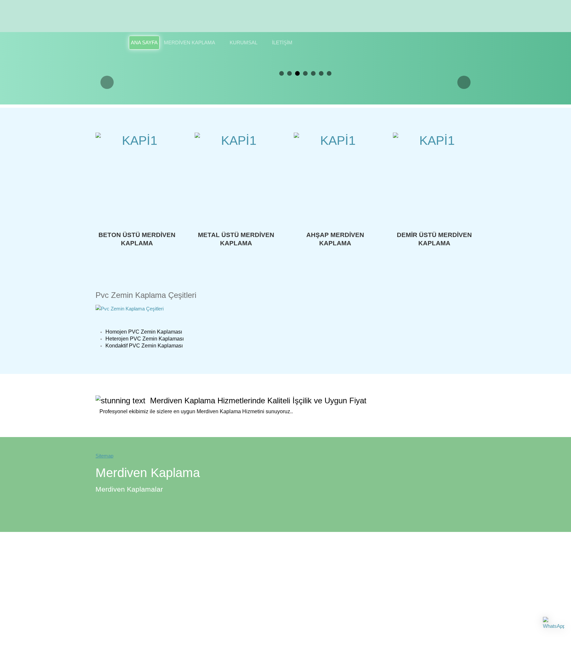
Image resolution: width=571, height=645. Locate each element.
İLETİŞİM (282, 42)
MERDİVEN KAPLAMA (189, 42)
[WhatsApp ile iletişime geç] (553, 627)
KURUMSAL (243, 42)
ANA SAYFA (144, 42)
